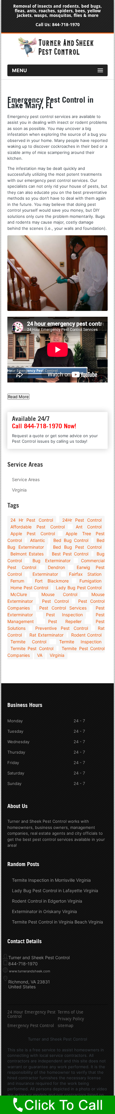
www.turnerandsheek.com (29, 971)
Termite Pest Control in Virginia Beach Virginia (57, 921)
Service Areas (26, 479)
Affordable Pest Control (37, 526)
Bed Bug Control (70, 540)
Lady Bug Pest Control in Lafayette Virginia (55, 890)
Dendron (56, 567)
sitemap (65, 1026)
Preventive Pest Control (61, 628)
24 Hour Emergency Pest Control (31, 1014)
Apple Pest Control (32, 533)
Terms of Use (70, 1012)
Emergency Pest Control (30, 1026)
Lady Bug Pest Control (79, 587)
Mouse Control (59, 594)
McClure (18, 594)
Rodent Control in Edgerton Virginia (47, 901)
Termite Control (28, 641)
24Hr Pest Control (82, 520)
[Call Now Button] (57, 1105)
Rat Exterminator (46, 634)
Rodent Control (86, 634)
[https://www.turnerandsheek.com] (58, 55)
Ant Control (89, 526)
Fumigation (90, 580)
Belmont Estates (27, 553)
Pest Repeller (65, 621)
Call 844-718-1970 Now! (44, 426)
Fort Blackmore (52, 580)
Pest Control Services (62, 607)
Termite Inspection (80, 641)
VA (39, 655)
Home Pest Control (29, 587)
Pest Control (55, 601)
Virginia (19, 489)
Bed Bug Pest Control (77, 547)
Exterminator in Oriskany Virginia (44, 911)
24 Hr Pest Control (31, 520)
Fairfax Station (85, 574)
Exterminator (45, 574)
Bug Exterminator (52, 560)
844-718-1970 (66, 24)
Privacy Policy (71, 1019)
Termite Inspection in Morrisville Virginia (51, 880)
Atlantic (37, 540)
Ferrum (17, 580)
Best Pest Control (70, 553)
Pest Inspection (64, 614)
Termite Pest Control (31, 648)
